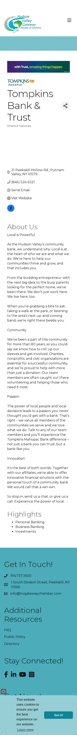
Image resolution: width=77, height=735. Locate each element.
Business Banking (29, 527)
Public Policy (14, 637)
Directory (12, 644)
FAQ (7, 630)
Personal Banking (30, 522)
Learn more (25, 730)
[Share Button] (65, 105)
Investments (25, 532)
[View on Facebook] (10, 211)
